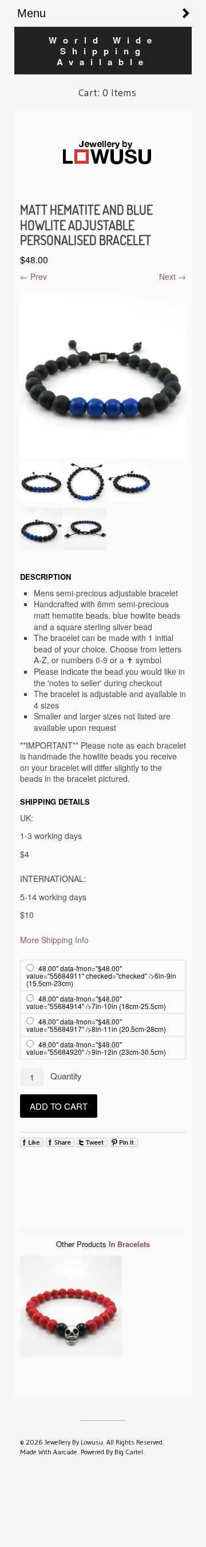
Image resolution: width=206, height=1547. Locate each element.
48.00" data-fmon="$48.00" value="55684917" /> (96, 1025)
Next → (172, 276)
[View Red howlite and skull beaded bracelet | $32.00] (71, 1308)
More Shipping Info (54, 939)
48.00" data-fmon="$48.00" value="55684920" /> (96, 1048)
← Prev (33, 276)
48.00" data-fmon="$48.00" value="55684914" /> (96, 1002)
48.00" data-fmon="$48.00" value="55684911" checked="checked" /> (101, 975)
